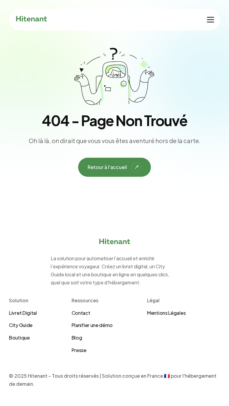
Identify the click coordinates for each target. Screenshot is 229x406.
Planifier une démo (92, 325)
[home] (31, 20)
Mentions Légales (166, 313)
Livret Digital (23, 313)
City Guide (21, 325)
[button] (210, 19)
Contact (81, 313)
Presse (79, 350)
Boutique (19, 337)
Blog (77, 337)
